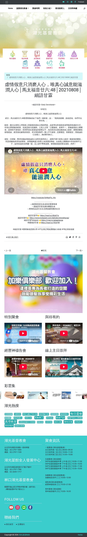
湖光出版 (68, 422)
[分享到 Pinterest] (76, 237)
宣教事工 (39, 417)
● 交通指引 (20, 524)
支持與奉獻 (72, 8)
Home (10, 8)
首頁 (8, 75)
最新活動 (58, 422)
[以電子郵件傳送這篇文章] (67, 237)
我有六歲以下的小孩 (30, 414)
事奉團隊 (8, 418)
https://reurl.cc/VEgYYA (50, 223)
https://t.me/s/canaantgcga (52, 220)
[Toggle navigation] (7, 2)
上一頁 (8, 250)
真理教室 (11, 421)
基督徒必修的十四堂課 (27, 422)
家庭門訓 (60, 417)
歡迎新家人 (60, 8)
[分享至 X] (70, 237)
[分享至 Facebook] (73, 237)
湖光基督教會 (24, 535)
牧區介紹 (28, 418)
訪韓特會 (49, 422)
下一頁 (78, 250)
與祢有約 (9, 425)
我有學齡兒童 (44, 414)
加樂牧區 (17, 414)
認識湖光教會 (19, 426)
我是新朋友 (54, 414)
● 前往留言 (8, 524)
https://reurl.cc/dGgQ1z (49, 215)
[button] (10, 284)
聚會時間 (36, 8)
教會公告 (40, 422)
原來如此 (49, 418)
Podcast (81, 2)
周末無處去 (18, 418)
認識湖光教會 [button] (21, 8)
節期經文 (78, 422)
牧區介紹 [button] (47, 8)
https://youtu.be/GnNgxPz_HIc (43, 198)
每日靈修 (76, 413)
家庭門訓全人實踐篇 (75, 418)
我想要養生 (64, 414)
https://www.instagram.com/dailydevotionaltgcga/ (49, 218)
